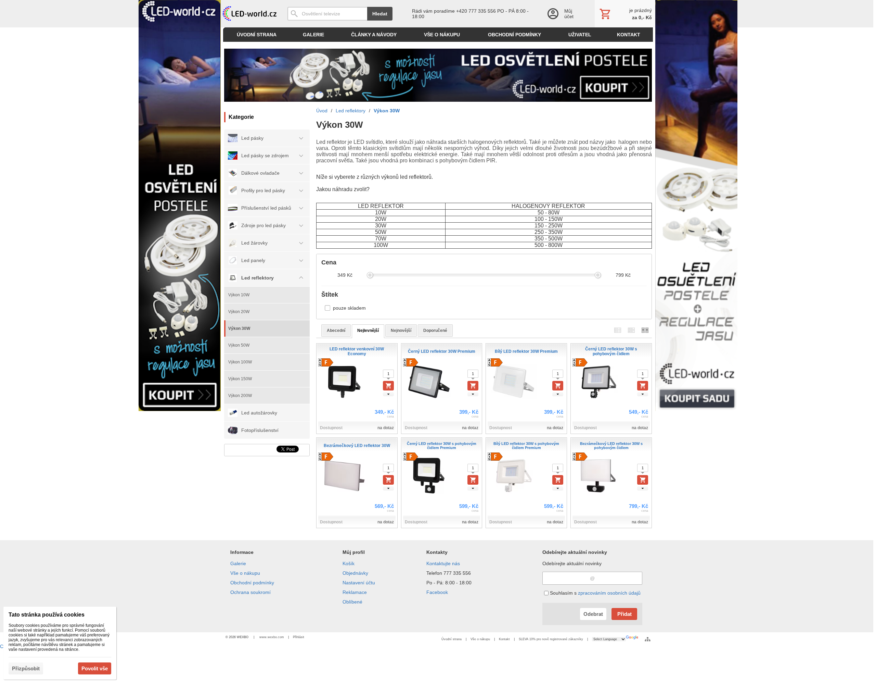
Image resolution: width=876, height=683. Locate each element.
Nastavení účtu (359, 582)
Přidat (624, 614)
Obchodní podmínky (252, 582)
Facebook (437, 592)
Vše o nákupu (245, 573)
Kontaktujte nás (443, 563)
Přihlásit (298, 637)
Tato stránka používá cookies (47, 615)
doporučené (435, 330)
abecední (336, 330)
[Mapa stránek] (647, 639)
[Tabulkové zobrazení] (631, 330)
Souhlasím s (595, 593)
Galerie (238, 563)
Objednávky (355, 573)
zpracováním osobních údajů (609, 593)
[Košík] (625, 13)
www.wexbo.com (271, 637)
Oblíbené (352, 602)
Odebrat (593, 614)
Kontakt (504, 639)
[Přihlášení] (563, 13)
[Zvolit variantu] (388, 385)
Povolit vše (94, 668)
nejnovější (401, 330)
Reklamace (355, 592)
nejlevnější (368, 330)
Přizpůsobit (26, 668)
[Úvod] (249, 13)
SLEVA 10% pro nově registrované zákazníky (551, 639)
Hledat (379, 13)
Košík (349, 563)
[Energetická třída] (325, 362)
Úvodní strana (451, 639)
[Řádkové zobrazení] (617, 330)
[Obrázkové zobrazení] (645, 330)
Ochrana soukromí (250, 592)
